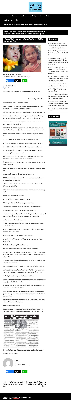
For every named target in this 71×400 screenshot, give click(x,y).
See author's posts (22, 364)
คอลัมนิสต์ (47, 16)
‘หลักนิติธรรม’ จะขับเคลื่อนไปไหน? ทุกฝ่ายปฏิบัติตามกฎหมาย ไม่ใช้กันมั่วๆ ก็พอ (35, 384)
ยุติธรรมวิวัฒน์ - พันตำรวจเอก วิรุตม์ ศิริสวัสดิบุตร (18, 76)
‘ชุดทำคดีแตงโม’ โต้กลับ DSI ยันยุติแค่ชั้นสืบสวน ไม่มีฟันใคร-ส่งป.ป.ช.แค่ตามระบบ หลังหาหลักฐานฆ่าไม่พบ (57, 45)
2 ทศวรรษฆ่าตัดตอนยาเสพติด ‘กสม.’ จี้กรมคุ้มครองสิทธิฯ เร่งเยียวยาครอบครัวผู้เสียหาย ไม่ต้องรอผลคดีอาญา (58, 96)
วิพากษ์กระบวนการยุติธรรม (19, 16)
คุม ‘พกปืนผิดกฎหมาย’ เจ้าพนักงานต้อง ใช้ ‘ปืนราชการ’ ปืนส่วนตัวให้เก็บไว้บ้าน (57, 53)
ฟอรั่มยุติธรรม (8, 20)
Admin (19, 74)
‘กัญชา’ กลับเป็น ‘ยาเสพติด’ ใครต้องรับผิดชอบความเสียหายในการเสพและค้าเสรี (13, 384)
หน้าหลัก (6, 16)
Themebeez (15, 399)
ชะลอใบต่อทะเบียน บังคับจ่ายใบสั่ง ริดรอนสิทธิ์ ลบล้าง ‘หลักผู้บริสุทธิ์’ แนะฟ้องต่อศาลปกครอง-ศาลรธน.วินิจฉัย (58, 78)
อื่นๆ (17, 20)
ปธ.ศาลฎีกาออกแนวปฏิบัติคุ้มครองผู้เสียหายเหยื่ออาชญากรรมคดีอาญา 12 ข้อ (25, 24)
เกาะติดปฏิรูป (33, 16)
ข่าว (41, 16)
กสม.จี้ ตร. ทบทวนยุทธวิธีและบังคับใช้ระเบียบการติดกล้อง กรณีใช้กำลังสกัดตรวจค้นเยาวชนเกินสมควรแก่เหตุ (58, 103)
